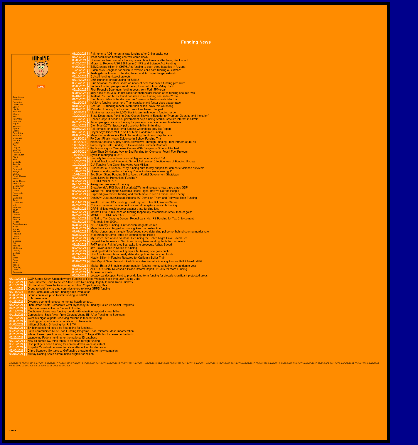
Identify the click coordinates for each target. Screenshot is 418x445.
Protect (16, 214)
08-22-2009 (348, 363)
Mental (16, 231)
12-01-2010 (224, 363)
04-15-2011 (188, 363)
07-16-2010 (262, 363)
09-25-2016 (40, 363)
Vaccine (17, 126)
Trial (15, 116)
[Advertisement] (196, 19)
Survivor (17, 152)
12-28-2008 (52, 365)
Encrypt (16, 150)
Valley (16, 107)
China (16, 174)
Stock (16, 178)
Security (17, 162)
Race (15, 166)
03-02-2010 (299, 363)
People (16, 164)
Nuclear (16, 140)
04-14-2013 (102, 363)
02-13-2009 (40, 365)
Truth (15, 210)
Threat (16, 212)
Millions (16, 245)
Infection (17, 183)
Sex (15, 159)
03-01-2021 (15, 363)
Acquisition (18, 97)
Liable (16, 109)
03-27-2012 (127, 363)
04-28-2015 (65, 363)
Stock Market (19, 176)
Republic (17, 135)
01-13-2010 (311, 363)
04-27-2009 (15, 365)
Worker (16, 217)
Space (16, 128)
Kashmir (17, 121)
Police (16, 190)
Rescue (16, 219)
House (16, 236)
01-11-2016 (52, 363)
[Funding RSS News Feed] (41, 87)
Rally (15, 226)
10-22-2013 (89, 363)
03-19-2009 (28, 365)
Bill (14, 243)
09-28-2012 (114, 363)
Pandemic (18, 202)
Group (16, 229)
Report (16, 238)
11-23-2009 (323, 363)
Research (17, 169)
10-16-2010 (237, 363)
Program (17, 234)
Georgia (17, 241)
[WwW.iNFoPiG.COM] (41, 76)
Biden (16, 131)
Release (17, 207)
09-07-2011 (151, 363)
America (17, 99)
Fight (15, 157)
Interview (17, 119)
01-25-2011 (212, 363)
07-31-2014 (77, 363)
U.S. (15, 205)
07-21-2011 (163, 363)
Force (16, 260)
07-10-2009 (361, 363)
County (16, 250)
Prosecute (18, 193)
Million (16, 265)
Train (15, 195)
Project (16, 147)
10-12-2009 (336, 363)
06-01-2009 (373, 363)
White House (19, 181)
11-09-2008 (65, 365)
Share (16, 114)
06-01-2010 (274, 363)
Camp (16, 143)
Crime (16, 269)
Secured (17, 111)
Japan (16, 123)
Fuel (15, 145)
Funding (17, 267)
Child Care (18, 104)
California (17, 198)
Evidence (17, 138)
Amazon (17, 188)
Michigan (17, 248)
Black (15, 257)
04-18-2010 (286, 363)
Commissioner (20, 224)
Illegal (16, 222)
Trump (16, 200)
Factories (17, 102)
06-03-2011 (175, 363)
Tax (14, 255)
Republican (18, 133)
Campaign (18, 272)
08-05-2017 (28, 363)
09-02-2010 (249, 363)
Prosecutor (18, 154)
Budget (16, 171)
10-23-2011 (139, 363)
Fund (15, 262)
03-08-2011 (200, 363)
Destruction (18, 186)
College (16, 253)
